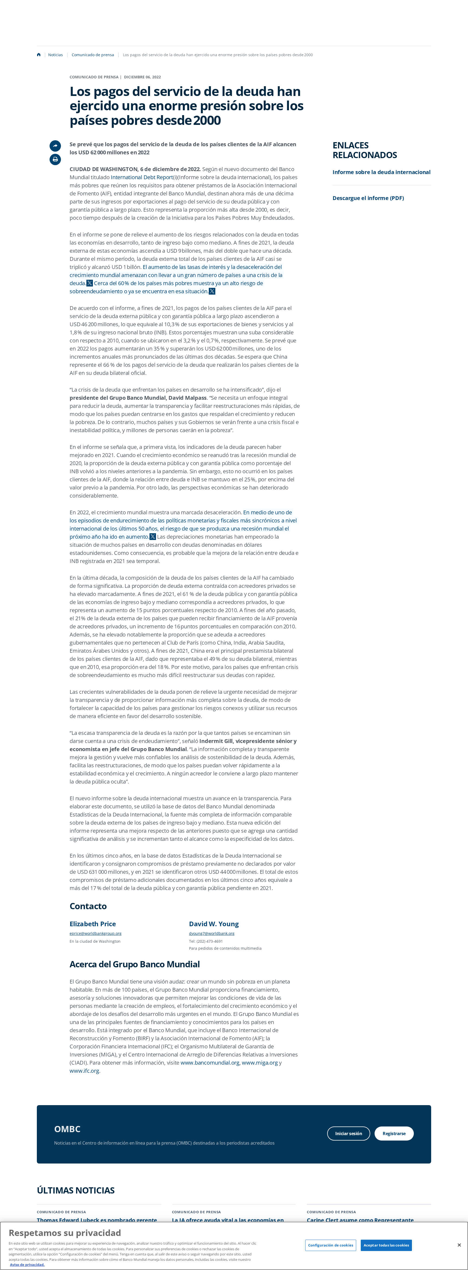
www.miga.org (260, 1062)
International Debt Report (142, 177)
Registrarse (394, 1133)
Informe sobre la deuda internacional (382, 172)
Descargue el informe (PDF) (368, 198)
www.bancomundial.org (210, 1062)
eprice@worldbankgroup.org (96, 933)
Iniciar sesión (348, 1133)
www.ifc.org (84, 1070)
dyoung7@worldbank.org (212, 933)
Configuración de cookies (330, 1245)
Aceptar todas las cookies (386, 1245)
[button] (55, 159)
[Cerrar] (459, 1245)
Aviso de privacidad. (27, 1264)
